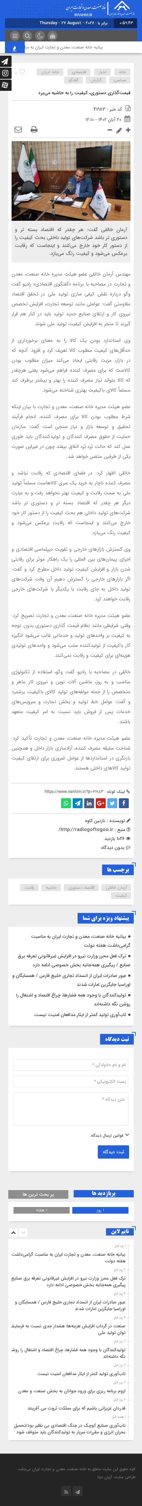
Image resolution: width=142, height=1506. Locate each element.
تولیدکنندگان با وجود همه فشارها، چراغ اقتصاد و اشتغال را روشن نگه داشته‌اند (67, 1353)
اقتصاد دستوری (81, 887)
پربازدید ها (103, 1194)
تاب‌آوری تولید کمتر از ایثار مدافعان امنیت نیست (80, 1014)
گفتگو (74, 80)
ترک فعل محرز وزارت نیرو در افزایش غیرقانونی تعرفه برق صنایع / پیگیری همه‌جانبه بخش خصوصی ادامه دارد (66, 1282)
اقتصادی (79, 72)
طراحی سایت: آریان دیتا (116, 1477)
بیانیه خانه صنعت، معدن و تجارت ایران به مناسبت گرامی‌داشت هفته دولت (68, 1258)
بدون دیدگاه (112, 847)
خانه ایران (50, 72)
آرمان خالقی (116, 887)
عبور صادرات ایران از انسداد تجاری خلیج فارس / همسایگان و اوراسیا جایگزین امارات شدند (70, 1305)
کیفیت (121, 895)
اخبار (102, 72)
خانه (122, 72)
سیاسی (120, 80)
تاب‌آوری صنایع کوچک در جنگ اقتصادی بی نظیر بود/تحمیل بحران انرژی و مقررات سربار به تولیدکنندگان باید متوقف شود (69, 1429)
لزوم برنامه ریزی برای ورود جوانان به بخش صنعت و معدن (71, 1391)
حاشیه (51, 887)
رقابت (29, 887)
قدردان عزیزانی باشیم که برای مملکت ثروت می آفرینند (76, 1408)
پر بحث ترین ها (38, 1194)
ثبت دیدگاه (113, 1152)
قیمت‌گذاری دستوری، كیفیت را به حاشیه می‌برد (84, 92)
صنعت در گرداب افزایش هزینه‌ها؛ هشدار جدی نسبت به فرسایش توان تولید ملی (67, 1329)
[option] (70, 1256)
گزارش (96, 80)
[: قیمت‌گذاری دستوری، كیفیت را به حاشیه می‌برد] (18, 130)
